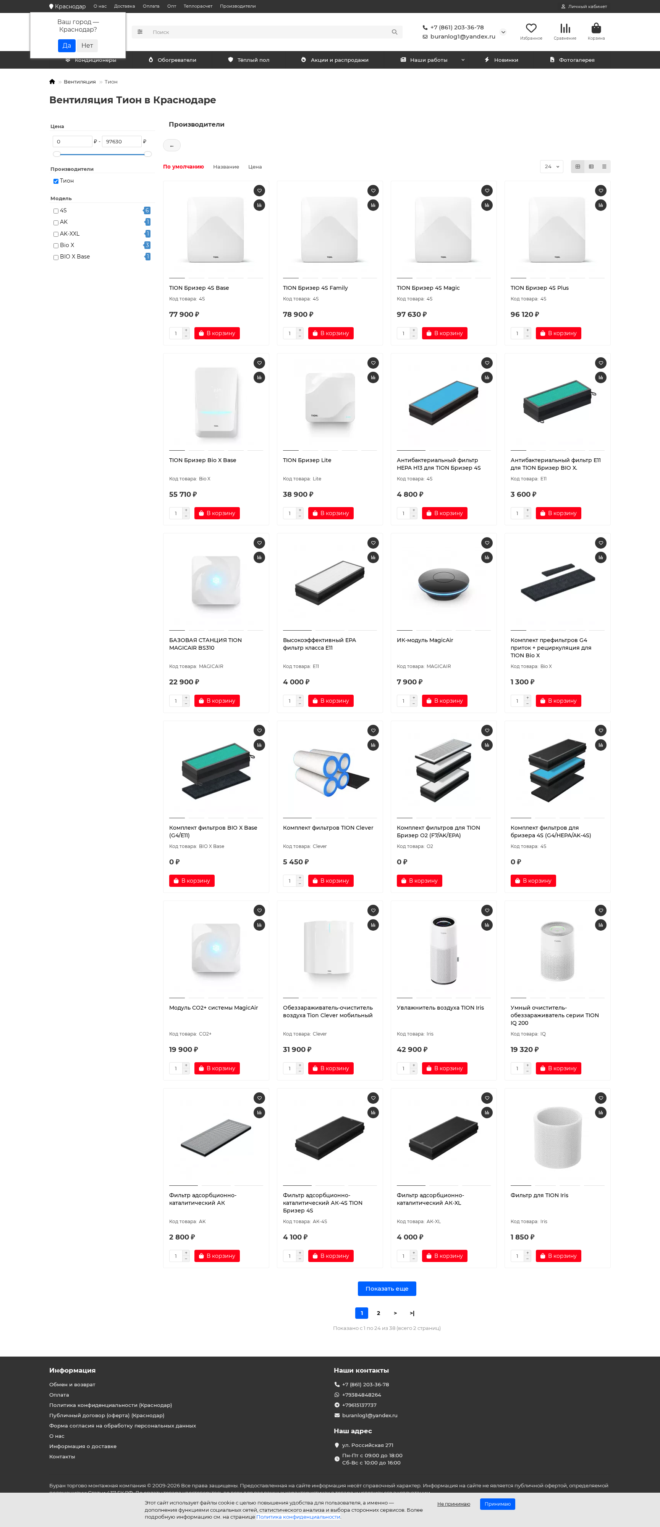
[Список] (591, 166)
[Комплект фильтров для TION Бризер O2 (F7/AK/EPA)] (444, 770)
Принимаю (498, 1504)
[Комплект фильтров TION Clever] (330, 770)
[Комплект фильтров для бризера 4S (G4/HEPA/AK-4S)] (558, 770)
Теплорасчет (198, 6)
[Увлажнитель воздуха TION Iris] (444, 950)
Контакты (62, 1456)
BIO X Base (75, 256)
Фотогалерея (577, 60)
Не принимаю (453, 1504)
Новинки (506, 60)
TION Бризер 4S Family (315, 287)
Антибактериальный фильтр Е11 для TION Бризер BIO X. (556, 464)
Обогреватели (177, 60)
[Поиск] (394, 32)
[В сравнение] (259, 205)
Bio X (67, 245)
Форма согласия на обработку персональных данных (122, 1426)
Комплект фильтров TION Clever (328, 827)
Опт (171, 6)
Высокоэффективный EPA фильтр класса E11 (319, 644)
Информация (72, 1370)
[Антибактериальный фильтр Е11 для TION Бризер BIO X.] (558, 403)
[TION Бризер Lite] (330, 403)
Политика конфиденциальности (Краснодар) (110, 1405)
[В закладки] (259, 190)
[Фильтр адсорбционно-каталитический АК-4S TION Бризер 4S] (330, 1138)
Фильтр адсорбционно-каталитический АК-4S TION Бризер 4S (322, 1203)
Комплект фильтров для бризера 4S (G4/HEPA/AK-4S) (551, 831)
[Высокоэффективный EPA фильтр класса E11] (330, 583)
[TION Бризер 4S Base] (216, 231)
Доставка (124, 6)
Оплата (151, 6)
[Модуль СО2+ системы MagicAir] (216, 950)
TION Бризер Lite (307, 460)
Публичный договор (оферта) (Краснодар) (107, 1415)
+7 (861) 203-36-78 (457, 27)
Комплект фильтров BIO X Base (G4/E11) (213, 831)
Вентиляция (80, 82)
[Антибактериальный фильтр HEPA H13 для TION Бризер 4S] (444, 403)
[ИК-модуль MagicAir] (444, 583)
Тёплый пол (254, 60)
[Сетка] (578, 166)
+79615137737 (359, 1405)
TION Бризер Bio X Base (202, 460)
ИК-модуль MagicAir (425, 640)
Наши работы (429, 60)
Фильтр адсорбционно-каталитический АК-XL (430, 1199)
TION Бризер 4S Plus (540, 287)
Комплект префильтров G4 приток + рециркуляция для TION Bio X (551, 648)
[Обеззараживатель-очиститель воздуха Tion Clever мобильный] (330, 950)
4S (63, 210)
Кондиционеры (95, 60)
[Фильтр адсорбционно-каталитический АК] (216, 1138)
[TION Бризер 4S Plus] (558, 231)
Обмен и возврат (72, 1384)
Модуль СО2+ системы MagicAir (213, 1007)
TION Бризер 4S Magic (428, 287)
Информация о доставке (82, 1446)
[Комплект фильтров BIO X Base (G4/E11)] (216, 770)
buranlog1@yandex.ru (462, 36)
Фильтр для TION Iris (539, 1195)
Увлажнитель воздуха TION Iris (440, 1007)
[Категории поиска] (140, 32)
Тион (67, 180)
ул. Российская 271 (367, 1445)
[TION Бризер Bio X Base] (216, 403)
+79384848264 (361, 1395)
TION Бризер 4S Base (199, 287)
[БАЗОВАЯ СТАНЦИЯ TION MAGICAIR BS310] (216, 583)
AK (64, 221)
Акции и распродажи (340, 60)
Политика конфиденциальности (298, 1517)
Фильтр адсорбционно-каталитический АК (202, 1199)
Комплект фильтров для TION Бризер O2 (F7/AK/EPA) (438, 831)
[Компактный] (604, 166)
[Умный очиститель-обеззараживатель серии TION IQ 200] (558, 950)
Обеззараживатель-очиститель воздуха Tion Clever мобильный (328, 1011)
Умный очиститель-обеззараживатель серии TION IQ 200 (555, 1015)
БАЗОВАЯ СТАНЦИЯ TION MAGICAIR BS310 (205, 644)
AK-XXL (69, 233)
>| (412, 1313)
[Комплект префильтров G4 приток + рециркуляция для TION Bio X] (558, 583)
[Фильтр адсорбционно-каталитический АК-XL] (444, 1138)
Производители (238, 6)
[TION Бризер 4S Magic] (444, 231)
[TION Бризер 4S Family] (330, 231)
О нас (100, 6)
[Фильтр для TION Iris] (558, 1138)
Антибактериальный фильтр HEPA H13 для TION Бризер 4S (439, 464)
